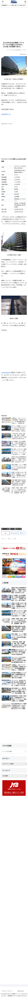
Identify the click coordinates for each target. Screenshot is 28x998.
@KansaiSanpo (6, 372)
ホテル (12, 529)
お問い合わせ (20, 991)
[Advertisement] (14, 24)
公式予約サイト (6, 114)
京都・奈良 (19, 529)
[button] (25, 751)
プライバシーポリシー (7, 991)
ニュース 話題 (6, 529)
